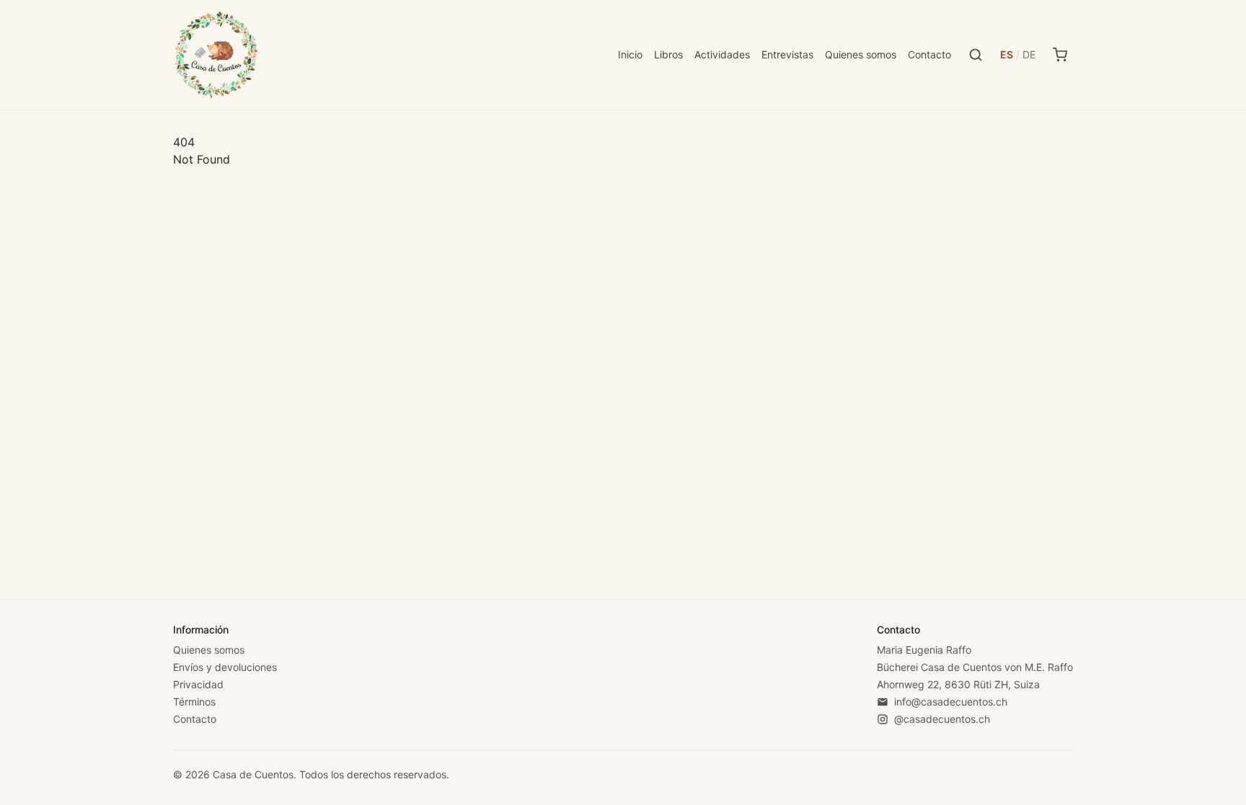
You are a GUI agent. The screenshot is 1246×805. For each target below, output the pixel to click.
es (1006, 54)
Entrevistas (787, 54)
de (1028, 54)
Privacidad (198, 684)
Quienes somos (860, 54)
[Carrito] (1060, 55)
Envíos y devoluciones (225, 667)
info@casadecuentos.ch (950, 701)
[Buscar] (976, 55)
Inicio (630, 54)
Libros (668, 54)
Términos (194, 701)
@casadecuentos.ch (942, 719)
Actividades (722, 54)
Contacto (929, 54)
